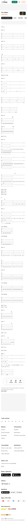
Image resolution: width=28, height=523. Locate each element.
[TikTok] (19, 501)
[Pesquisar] (19, 2)
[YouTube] (3, 501)
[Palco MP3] (12, 508)
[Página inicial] (4, 2)
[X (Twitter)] (24, 501)
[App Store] (16, 474)
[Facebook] (13, 501)
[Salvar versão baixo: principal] (11, 18)
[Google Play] (6, 474)
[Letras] (4, 509)
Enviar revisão (4, 391)
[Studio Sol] (6, 515)
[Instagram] (8, 501)
